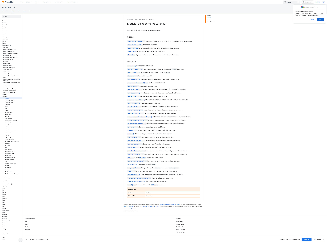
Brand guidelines (180, 229)
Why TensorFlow (71, 2)
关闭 (312, 19)
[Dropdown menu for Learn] (32, 2)
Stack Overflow (180, 227)
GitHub (318, 2)
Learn (28, 2)
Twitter (27, 227)
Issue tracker (179, 221)
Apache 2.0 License (128, 206)
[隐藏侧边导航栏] (20, 240)
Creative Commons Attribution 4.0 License (170, 204)
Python (13, 11)
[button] (11, 21)
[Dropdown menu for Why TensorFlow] (78, 2)
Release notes (180, 224)
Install (21, 2)
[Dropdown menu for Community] (63, 2)
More (30, 11)
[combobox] (291, 2)
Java (24, 11)
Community (58, 2)
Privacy (32, 239)
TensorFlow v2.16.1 (9, 7)
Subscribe (306, 239)
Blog (26, 221)
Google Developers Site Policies (151, 206)
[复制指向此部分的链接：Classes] (136, 37)
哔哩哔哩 (27, 229)
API (36, 2)
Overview (5, 11)
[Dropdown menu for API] (39, 2)
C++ (19, 11)
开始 (320, 19)
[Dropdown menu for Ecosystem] (51, 2)
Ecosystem (46, 2)
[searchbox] (11, 16)
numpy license (132, 208)
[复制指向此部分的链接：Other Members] (138, 189)
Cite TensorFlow (180, 232)
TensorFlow (130, 19)
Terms (26, 239)
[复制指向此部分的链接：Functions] (138, 62)
